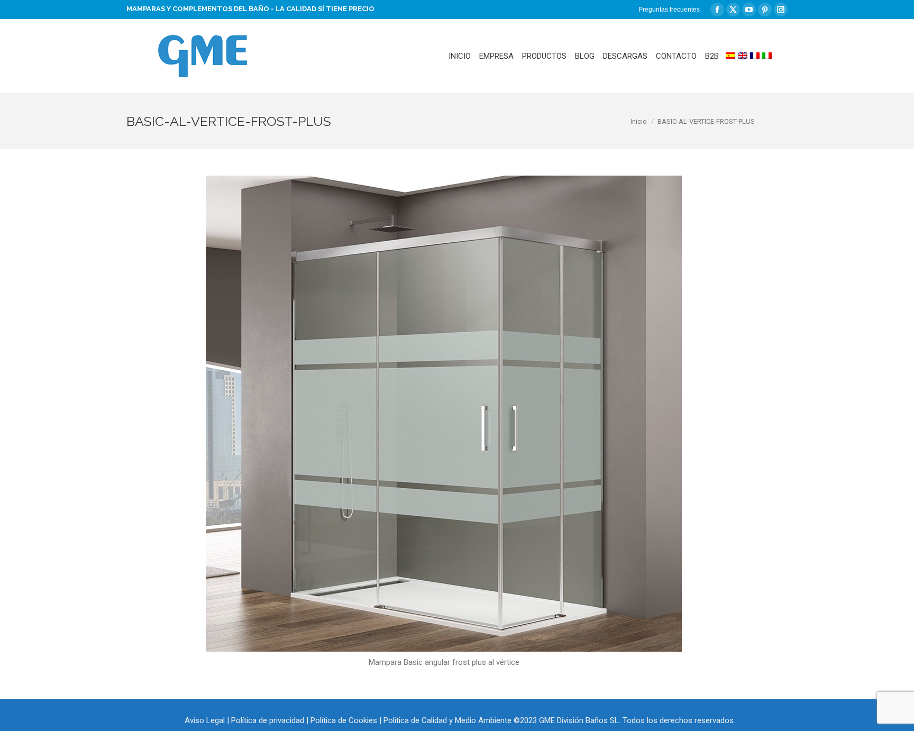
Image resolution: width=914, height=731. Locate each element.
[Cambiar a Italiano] (767, 56)
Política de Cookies (343, 720)
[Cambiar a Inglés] (742, 56)
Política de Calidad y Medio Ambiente (447, 720)
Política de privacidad (267, 720)
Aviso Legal (205, 720)
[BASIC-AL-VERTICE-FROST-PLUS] (444, 414)
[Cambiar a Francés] (755, 56)
